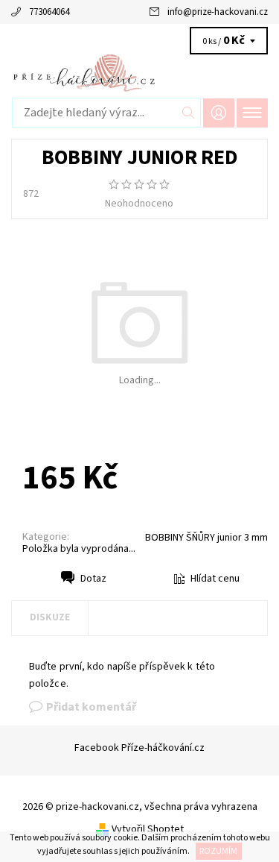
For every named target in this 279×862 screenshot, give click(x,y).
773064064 (49, 12)
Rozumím (218, 851)
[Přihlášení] (218, 113)
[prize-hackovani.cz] (139, 73)
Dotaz (93, 578)
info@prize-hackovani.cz (217, 12)
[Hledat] (188, 113)
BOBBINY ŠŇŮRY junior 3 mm (206, 537)
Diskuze (50, 617)
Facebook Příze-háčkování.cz (139, 748)
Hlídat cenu (215, 578)
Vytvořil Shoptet (148, 829)
